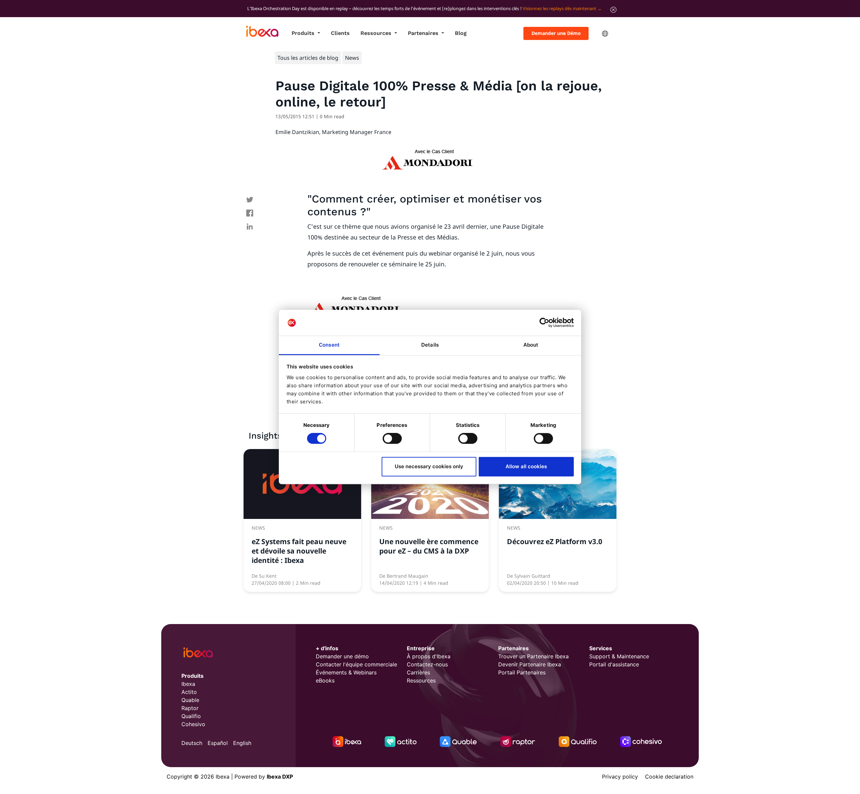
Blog (461, 33)
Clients (340, 33)
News (352, 57)
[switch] (392, 438)
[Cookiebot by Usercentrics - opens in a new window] (544, 323)
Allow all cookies (526, 466)
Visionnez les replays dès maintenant (559, 8)
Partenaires (424, 33)
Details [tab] (430, 345)
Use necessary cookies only (429, 466)
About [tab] (531, 345)
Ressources (376, 33)
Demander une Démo (556, 33)
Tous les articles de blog (307, 57)
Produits (304, 33)
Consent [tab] (329, 345)
